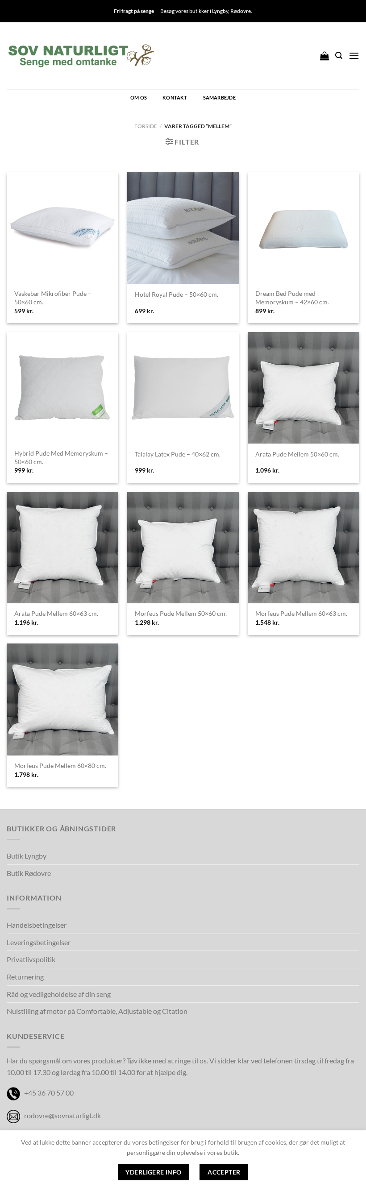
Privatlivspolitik (31, 959)
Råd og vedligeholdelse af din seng (59, 994)
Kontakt (174, 97)
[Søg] (338, 55)
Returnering (25, 976)
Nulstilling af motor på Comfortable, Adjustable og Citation (97, 1011)
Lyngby (220, 11)
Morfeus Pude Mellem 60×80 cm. (60, 765)
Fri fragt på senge (134, 11)
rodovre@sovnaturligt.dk (62, 1115)
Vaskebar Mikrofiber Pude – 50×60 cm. (53, 298)
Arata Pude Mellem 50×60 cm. (297, 454)
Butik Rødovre (29, 873)
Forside (145, 126)
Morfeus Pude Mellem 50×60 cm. (181, 613)
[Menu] (354, 55)
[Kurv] (324, 56)
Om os (138, 97)
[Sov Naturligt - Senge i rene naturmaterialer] (81, 56)
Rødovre (240, 11)
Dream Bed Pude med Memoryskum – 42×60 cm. (292, 298)
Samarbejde (219, 97)
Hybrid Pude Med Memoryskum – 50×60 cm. (61, 457)
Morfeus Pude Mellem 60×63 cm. (301, 613)
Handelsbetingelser (37, 925)
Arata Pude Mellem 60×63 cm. (56, 613)
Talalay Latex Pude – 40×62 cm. (177, 454)
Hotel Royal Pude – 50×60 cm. (176, 294)
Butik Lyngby (26, 855)
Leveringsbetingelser (39, 942)
